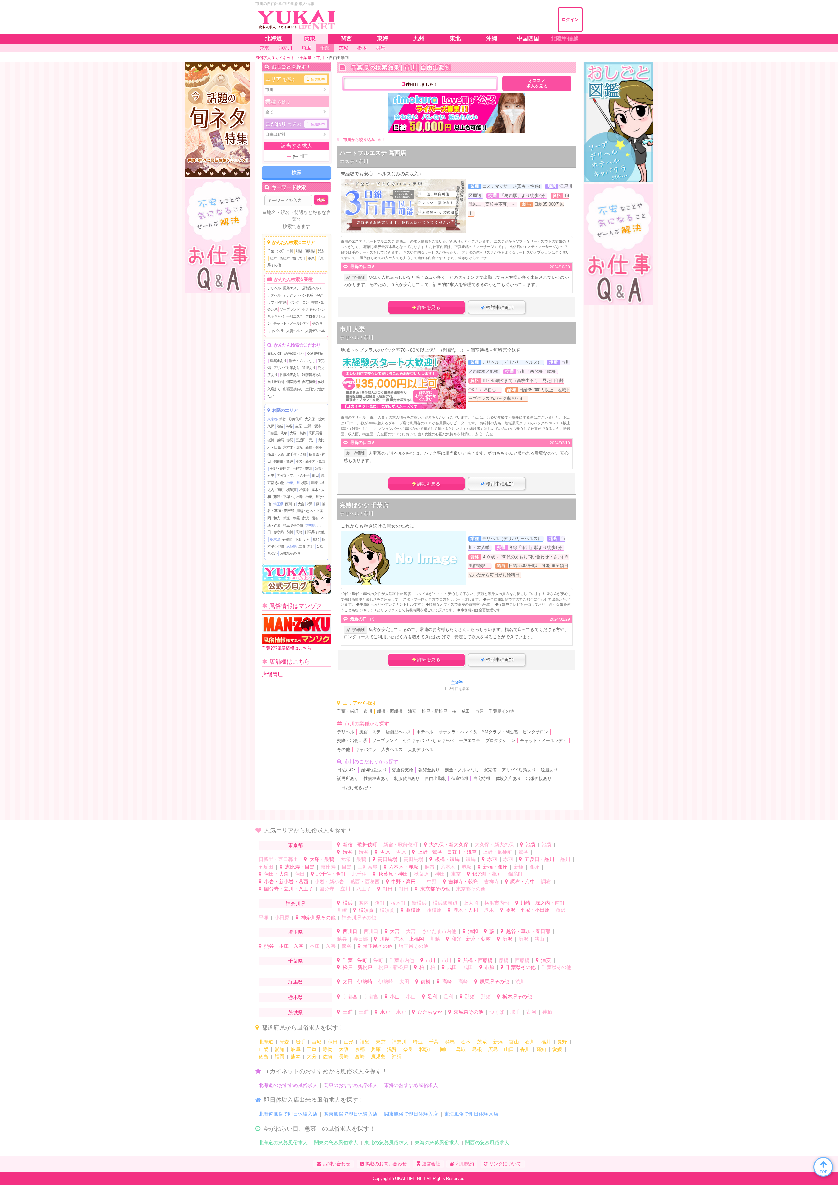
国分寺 (326, 888)
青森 (284, 1041)
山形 (349, 1041)
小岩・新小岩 (329, 881)
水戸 (310, 546)
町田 (315, 475)
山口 (509, 1049)
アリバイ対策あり (286, 368)
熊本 (296, 1056)
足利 (306, 539)
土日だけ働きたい (354, 787)
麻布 (429, 867)
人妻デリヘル (315, 331)
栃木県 (275, 539)
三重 (312, 1049)
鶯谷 (523, 852)
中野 (432, 881)
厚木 (489, 910)
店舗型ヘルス (312, 288)
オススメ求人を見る (537, 83)
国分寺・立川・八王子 (293, 475)
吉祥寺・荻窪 (302, 468)
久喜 (331, 946)
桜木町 (398, 903)
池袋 (280, 426)
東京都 (272, 419)
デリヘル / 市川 (356, 337)
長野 (562, 1041)
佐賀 (328, 1056)
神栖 (547, 1012)
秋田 (332, 1041)
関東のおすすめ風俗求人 (351, 1085)
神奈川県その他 (318, 917)
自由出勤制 (275, 382)
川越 (435, 939)
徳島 (263, 1056)
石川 (530, 1041)
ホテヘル (274, 295)
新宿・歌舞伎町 (290, 419)
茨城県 (291, 546)
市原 (311, 258)
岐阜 (296, 1049)
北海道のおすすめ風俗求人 (288, 1085)
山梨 (263, 1049)
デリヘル (274, 288)
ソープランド (290, 309)
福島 (365, 1041)
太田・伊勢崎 (357, 981)
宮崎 (360, 1056)
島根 (477, 1049)
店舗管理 (272, 674)
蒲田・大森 (275, 454)
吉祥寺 (491, 881)
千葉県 (295, 961)
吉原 (298, 426)
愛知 (279, 1049)
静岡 (328, 1049)
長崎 (344, 1056)
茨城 (482, 1041)
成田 (301, 258)
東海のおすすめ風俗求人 (411, 1085)
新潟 (498, 1041)
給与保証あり (294, 353)
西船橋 (522, 960)
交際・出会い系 (352, 740)
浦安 (321, 251)
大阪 (344, 1049)
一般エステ (294, 316)
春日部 (360, 939)
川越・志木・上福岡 (402, 938)
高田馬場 (315, 433)
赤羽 (289, 440)
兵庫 (376, 1049)
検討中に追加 (499, 307)
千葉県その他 (501, 711)
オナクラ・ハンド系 (298, 295)
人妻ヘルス (294, 331)
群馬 (450, 1041)
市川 (289, 251)
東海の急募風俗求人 (437, 1142)
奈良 (408, 1049)
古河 (531, 1012)
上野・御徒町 (497, 852)
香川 (525, 1049)
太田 (404, 981)
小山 (297, 539)
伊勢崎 (385, 981)
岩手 (300, 1041)
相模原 (304, 490)
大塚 (345, 859)
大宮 (301, 504)
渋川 (520, 981)
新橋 (519, 867)
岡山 (445, 1049)
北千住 (359, 874)
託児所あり (347, 778)
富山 (514, 1041)
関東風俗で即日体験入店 (351, 1114)
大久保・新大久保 (448, 844)
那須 (316, 539)
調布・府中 (522, 881)
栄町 (378, 960)
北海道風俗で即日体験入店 (288, 1114)
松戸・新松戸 (280, 258)
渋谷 (289, 426)
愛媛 (557, 1049)
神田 (440, 874)
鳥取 (461, 1049)
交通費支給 (315, 353)
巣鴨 (361, 859)
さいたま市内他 (439, 931)
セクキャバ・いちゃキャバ (428, 740)
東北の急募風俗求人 (386, 1142)
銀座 (535, 867)
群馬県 (310, 525)
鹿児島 (378, 1056)
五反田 (266, 867)
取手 (515, 1012)
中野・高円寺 (280, 468)
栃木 (466, 1041)
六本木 (448, 867)
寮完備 (490, 770)
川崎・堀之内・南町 (542, 902)
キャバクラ (275, 331)
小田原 (282, 917)
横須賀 (291, 490)
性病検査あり (290, 375)
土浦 (301, 546)
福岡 (279, 1056)
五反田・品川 (305, 440)
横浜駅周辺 (445, 903)
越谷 (342, 939)
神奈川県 (293, 483)
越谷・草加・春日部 (528, 931)
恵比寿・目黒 (300, 866)
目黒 (347, 867)
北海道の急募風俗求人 (283, 1142)
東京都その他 (435, 888)
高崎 (299, 532)
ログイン (570, 19)
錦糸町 (515, 874)
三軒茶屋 (367, 867)
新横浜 (419, 903)
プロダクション (500, 740)
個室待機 (293, 382)
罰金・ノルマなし (302, 361)
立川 (345, 888)
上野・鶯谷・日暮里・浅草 (447, 852)
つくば (496, 1012)
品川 (565, 859)
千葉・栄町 (275, 251)
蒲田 (300, 874)
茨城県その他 (290, 553)
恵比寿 (328, 867)
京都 (360, 1049)
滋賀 (392, 1049)
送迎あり (308, 368)
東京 (456, 874)
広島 (493, 1049)
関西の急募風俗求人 (487, 1142)
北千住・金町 (296, 454)
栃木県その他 (517, 996)
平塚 (263, 917)
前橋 (289, 532)
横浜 (304, 483)
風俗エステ (291, 288)
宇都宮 (287, 539)
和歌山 (426, 1049)
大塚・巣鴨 (298, 433)
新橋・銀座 (313, 447)
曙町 (380, 903)
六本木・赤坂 (293, 447)
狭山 (539, 939)
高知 (541, 1049)
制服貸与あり (312, 375)
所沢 (305, 518)
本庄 (314, 946)
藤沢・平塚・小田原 (288, 497)
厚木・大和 (465, 910)
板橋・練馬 (275, 440)
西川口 (290, 504)
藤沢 (561, 910)
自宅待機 (308, 382)
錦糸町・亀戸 (283, 461)
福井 (546, 1041)
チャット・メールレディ (291, 323)
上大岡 (471, 903)
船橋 (504, 960)
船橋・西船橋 (305, 251)
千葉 (434, 1041)
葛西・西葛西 (365, 881)
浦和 (310, 504)
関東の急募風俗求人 (336, 1142)
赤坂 (466, 867)
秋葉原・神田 (393, 873)
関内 (364, 903)
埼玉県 (278, 504)
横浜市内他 (496, 903)
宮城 (316, 1041)
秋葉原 (421, 874)
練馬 (471, 859)
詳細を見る (428, 307)
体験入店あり (508, 778)
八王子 (363, 888)
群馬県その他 (314, 532)
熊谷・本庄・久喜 (283, 946)
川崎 (342, 910)
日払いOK (274, 353)
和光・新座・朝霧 (286, 518)
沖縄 (397, 1056)
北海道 (266, 1041)
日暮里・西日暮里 (278, 859)
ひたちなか (430, 1011)
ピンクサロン (299, 302)
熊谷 (347, 946)
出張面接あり (293, 389)
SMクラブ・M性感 (500, 732)
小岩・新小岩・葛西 (310, 461)
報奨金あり (278, 361)
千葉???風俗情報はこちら (286, 648)
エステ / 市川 (354, 161)
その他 (317, 323)
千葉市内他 (402, 960)
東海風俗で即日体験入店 (471, 1114)
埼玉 (418, 1041)
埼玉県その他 (293, 525)
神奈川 (399, 1041)
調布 (546, 881)
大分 (312, 1056)
